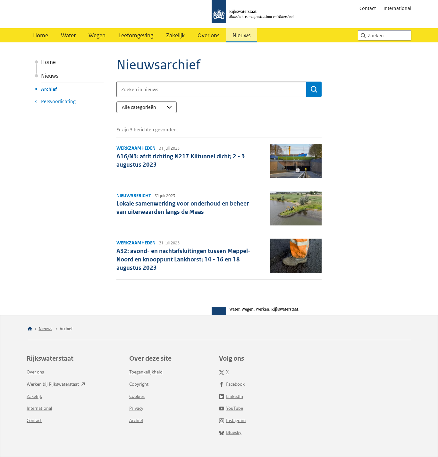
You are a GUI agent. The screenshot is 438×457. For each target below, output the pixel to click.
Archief (49, 89)
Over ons (209, 35)
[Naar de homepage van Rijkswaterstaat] (255, 14)
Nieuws (241, 35)
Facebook (235, 384)
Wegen (96, 35)
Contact (367, 8)
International (397, 8)
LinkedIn (234, 396)
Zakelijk (175, 35)
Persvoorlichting (58, 101)
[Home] (30, 329)
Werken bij (53, 384)
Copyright (138, 384)
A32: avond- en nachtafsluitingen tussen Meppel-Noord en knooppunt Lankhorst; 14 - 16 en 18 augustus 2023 (183, 259)
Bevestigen (314, 89)
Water (68, 35)
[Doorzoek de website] (363, 35)
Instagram (236, 420)
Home (40, 35)
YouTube (234, 408)
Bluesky (233, 432)
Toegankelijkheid (146, 372)
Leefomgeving (135, 35)
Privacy (136, 408)
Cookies (137, 396)
